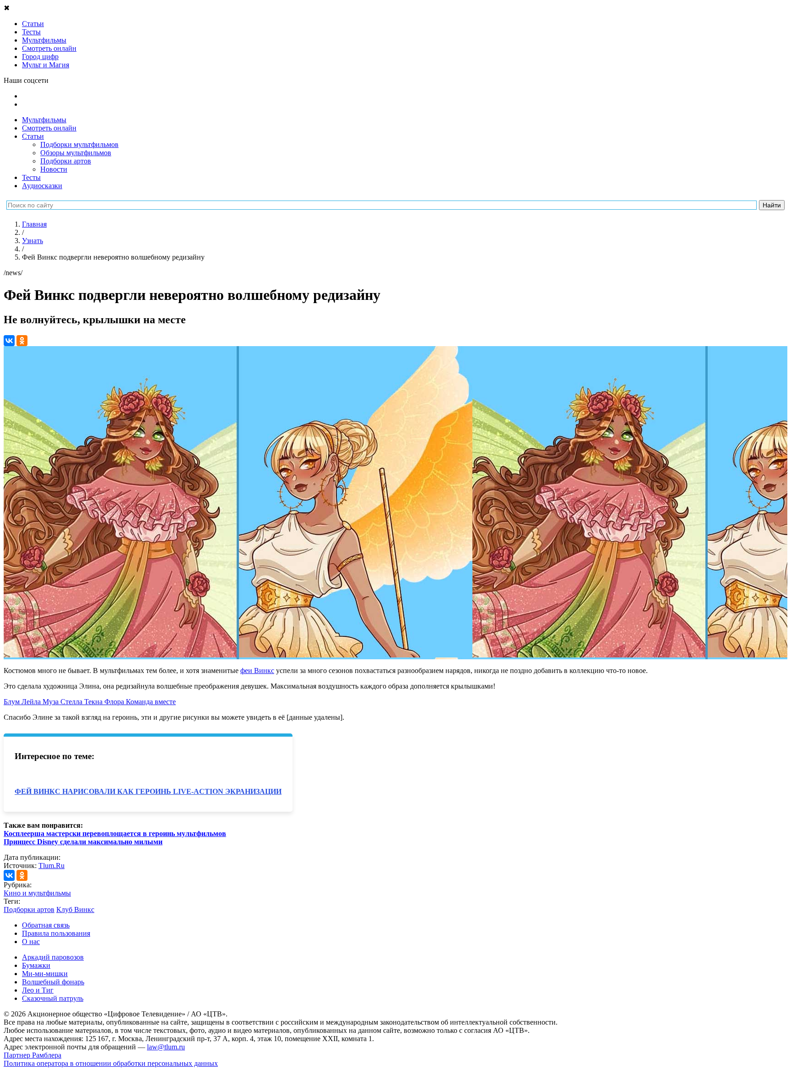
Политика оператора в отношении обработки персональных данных (111, 1063)
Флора (115, 702)
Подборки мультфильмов (79, 144)
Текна (94, 702)
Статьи (33, 136)
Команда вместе (151, 702)
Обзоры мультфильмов (75, 153)
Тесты (31, 177)
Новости (53, 169)
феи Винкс (257, 670)
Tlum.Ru (51, 865)
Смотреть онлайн (49, 128)
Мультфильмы (44, 120)
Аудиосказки (42, 186)
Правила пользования (56, 933)
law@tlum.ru (166, 1047)
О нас (31, 941)
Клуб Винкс (75, 909)
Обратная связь (46, 925)
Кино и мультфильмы (37, 893)
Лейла (32, 702)
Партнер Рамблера (32, 1055)
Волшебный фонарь (53, 982)
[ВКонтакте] (9, 340)
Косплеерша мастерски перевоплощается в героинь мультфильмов (115, 833)
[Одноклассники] (21, 340)
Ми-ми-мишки (45, 973)
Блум (13, 702)
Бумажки (36, 965)
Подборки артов (65, 161)
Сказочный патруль (52, 998)
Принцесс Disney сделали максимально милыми (83, 842)
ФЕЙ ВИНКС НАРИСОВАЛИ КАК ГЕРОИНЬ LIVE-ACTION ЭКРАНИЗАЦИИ (148, 791)
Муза (51, 702)
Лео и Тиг (38, 990)
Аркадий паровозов (53, 957)
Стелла (72, 702)
